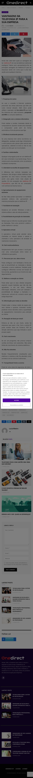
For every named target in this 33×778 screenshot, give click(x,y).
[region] (16, 389)
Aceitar (16, 400)
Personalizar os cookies (16, 405)
